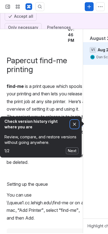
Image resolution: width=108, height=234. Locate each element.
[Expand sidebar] (7, 35)
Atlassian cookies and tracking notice (39, 6)
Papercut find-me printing (39, 50)
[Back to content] (7, 50)
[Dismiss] (74, 153)
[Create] (89, 35)
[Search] (39, 35)
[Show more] (100, 35)
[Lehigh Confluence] (28, 35)
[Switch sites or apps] (17, 35)
